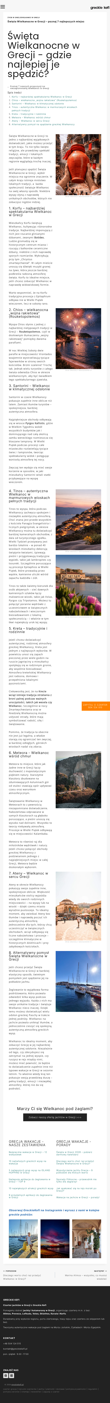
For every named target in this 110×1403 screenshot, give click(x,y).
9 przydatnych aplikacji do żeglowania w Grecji (30, 1196)
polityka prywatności (76, 1389)
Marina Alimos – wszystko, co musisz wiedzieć (86, 1275)
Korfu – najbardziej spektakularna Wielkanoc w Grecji (42, 96)
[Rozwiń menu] (3, 6)
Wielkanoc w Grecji (30, 17)
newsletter (36, 1392)
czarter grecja (10, 1389)
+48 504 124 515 (12, 1343)
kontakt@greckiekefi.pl (15, 1349)
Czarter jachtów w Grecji (17, 1305)
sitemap (25, 1392)
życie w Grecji (14, 17)
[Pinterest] (5, 1375)
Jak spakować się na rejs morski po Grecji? (76, 1189)
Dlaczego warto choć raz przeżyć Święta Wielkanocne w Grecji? (75, 1162)
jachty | (42, 1389)
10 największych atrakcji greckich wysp (31, 1188)
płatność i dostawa (55, 1389)
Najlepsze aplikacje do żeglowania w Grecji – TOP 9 (29, 1180)
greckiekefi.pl (18, 1384)
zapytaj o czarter (51, 1392)
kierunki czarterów (28, 1389)
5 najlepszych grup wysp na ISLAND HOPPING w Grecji (29, 1171)
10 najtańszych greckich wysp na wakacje (27, 1162)
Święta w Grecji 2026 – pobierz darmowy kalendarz (74, 1153)
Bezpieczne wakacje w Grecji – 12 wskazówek (28, 1153)
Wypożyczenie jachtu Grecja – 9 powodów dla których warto (74, 1171)
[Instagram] (11, 1375)
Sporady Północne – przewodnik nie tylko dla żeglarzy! (76, 1180)
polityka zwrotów (11, 1392)
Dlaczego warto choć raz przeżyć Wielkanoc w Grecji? (22, 1275)
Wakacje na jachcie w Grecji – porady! (78, 1197)
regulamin (92, 1389)
